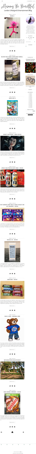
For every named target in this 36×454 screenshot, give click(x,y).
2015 (30, 104)
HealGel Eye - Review (12, 239)
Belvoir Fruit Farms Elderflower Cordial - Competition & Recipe (12, 57)
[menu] (2, 1)
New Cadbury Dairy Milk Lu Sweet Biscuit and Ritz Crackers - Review (12, 205)
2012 (30, 107)
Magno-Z (12, 16)
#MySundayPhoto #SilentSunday (12, 360)
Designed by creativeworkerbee (18, 453)
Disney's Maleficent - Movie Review (12, 134)
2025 (30, 93)
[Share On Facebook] (12, 51)
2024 (30, 94)
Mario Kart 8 (12, 98)
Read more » (12, 46)
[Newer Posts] (1, 432)
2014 (30, 105)
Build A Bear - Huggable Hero (12, 316)
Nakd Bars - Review (12, 279)
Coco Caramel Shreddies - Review (12, 392)
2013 (30, 106)
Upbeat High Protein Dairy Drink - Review (12, 168)
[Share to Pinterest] (15, 51)
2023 (30, 95)
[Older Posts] (23, 432)
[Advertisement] (31, 121)
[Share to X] (10, 51)
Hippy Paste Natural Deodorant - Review (30, 86)
